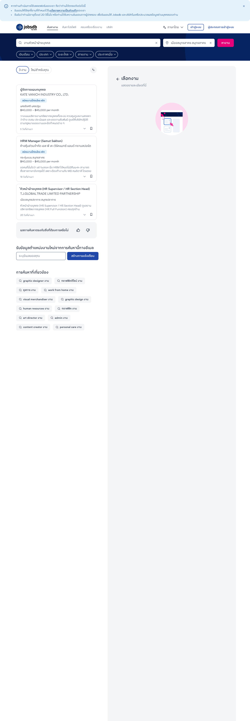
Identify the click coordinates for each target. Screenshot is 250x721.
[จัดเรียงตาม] (93, 69)
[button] (173, 27)
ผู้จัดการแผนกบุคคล (33, 89)
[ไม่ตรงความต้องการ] (88, 230)
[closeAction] (244, 6)
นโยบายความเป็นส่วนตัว (63, 10)
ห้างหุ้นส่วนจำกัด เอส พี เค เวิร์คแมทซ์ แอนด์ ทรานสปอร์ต (55, 146)
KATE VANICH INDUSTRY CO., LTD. (44, 94)
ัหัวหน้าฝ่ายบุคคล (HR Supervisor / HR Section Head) (55, 189)
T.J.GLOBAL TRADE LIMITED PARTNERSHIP (50, 193)
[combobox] (88, 43)
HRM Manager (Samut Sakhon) (41, 141)
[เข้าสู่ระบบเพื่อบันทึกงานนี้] (91, 128)
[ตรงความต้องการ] (78, 230)
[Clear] (156, 42)
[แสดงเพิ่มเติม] (84, 128)
